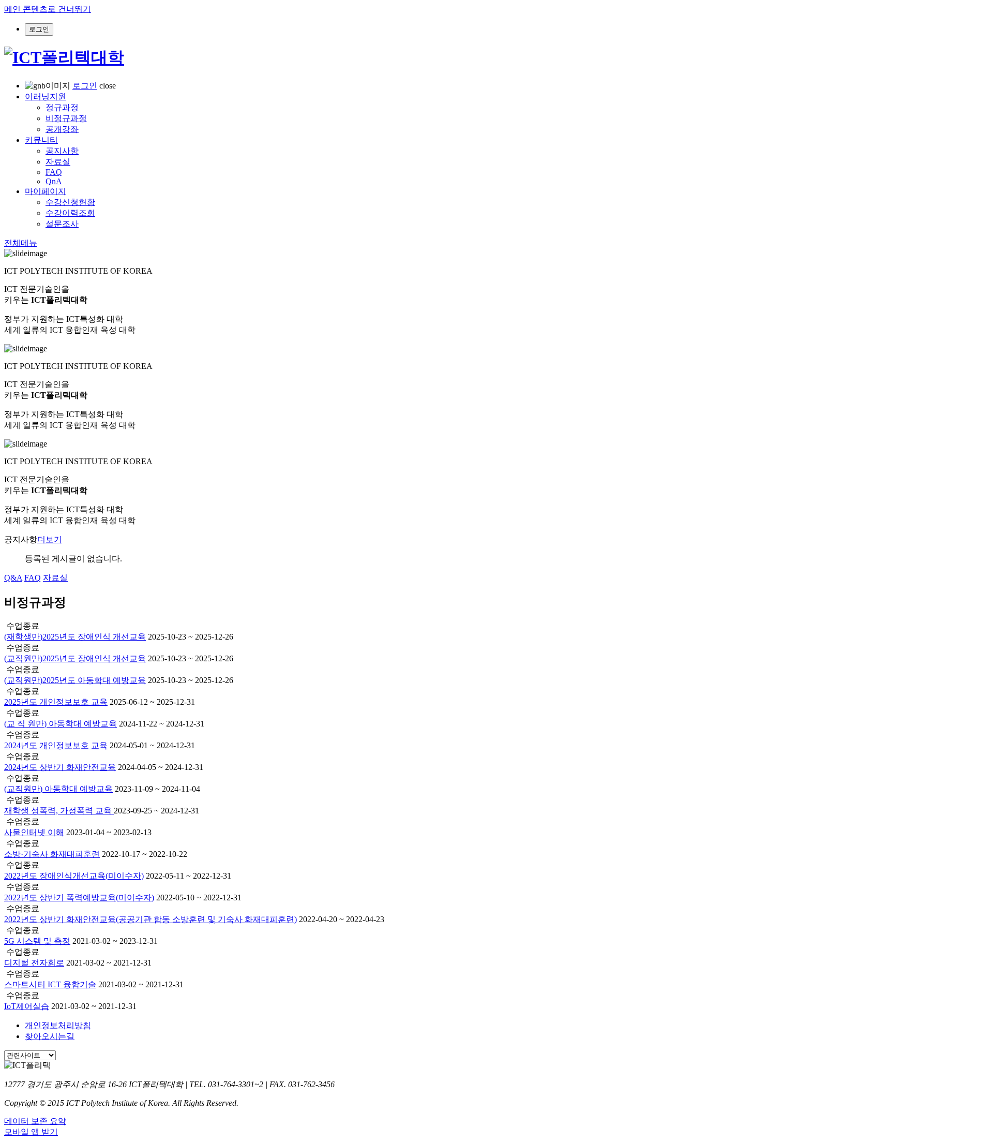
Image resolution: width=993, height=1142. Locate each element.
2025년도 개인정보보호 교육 (56, 702)
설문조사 (62, 223)
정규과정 (62, 107)
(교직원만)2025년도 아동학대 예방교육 (75, 680)
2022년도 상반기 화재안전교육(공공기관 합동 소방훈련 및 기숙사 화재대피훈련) (150, 919)
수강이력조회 (70, 213)
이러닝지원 (45, 96)
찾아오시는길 (49, 1036)
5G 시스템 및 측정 (37, 941)
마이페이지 (45, 191)
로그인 (84, 85)
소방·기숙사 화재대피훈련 (52, 854)
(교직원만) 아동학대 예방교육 (58, 788)
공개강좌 (62, 129)
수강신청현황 (70, 202)
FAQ (54, 172)
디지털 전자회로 (34, 962)
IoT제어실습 (26, 1006)
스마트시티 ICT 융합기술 (50, 984)
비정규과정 (66, 118)
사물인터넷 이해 (34, 832)
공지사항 (62, 150)
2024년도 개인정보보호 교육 (56, 745)
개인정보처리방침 (58, 1025)
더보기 (49, 539)
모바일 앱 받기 (31, 1132)
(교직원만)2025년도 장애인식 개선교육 (75, 658)
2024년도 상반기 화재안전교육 (60, 767)
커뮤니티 (41, 140)
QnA (54, 181)
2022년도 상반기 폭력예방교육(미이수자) (79, 897)
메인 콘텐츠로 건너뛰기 (47, 9)
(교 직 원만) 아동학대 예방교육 (60, 723)
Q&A (13, 577)
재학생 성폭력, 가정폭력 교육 (59, 810)
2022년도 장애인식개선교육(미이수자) (74, 875)
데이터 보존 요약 (35, 1121)
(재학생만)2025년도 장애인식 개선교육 (75, 636)
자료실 (58, 161)
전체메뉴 (20, 243)
